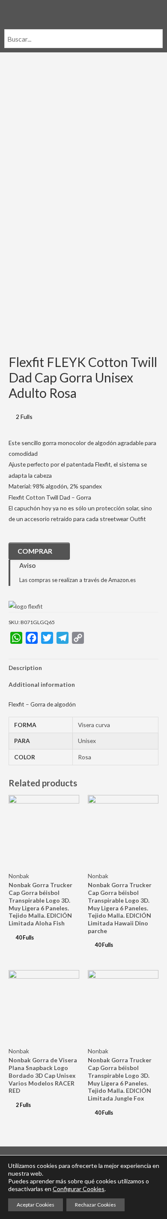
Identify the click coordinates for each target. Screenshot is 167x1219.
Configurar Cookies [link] (78, 1188)
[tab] (83, 667)
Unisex (87, 740)
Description (25, 667)
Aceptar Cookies (35, 1204)
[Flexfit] (26, 606)
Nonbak (19, 875)
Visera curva (94, 724)
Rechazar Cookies (95, 1204)
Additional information (42, 684)
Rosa (84, 757)
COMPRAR (35, 551)
